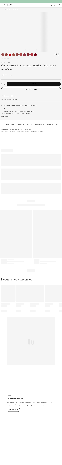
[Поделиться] (56, 54)
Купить (34, 84)
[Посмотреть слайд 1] (25, 49)
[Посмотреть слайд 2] (29, 49)
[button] (2, 54)
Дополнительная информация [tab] (40, 124)
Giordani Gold (6, 62)
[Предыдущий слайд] (13, 32)
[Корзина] (59, 5)
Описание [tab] (10, 124)
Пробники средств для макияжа (11, 9)
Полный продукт (31, 89)
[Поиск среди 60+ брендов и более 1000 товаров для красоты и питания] (51, 5)
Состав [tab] (21, 124)
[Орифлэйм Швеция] (8, 5)
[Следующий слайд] (49, 32)
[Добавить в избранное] (59, 54)
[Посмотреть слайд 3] (32, 49)
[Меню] (2, 5)
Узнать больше (4, 116)
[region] (31, 32)
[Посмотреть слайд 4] (36, 49)
